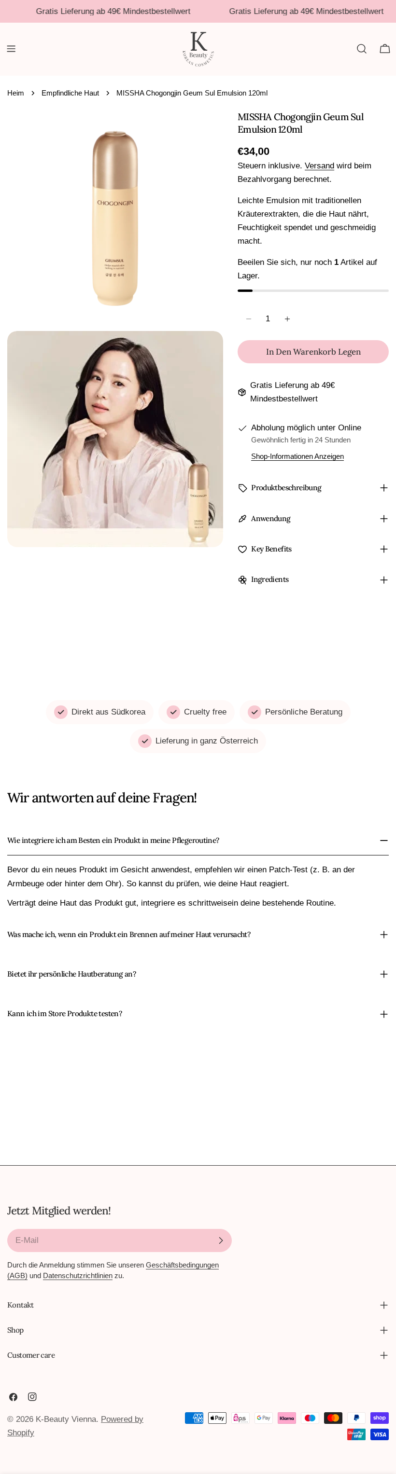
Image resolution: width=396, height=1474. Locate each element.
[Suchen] (361, 48)
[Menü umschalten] (11, 48)
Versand (319, 165)
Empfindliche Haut (70, 93)
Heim (15, 93)
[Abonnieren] (221, 1240)
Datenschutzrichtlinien (78, 1275)
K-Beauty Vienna (66, 1419)
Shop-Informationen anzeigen (297, 456)
